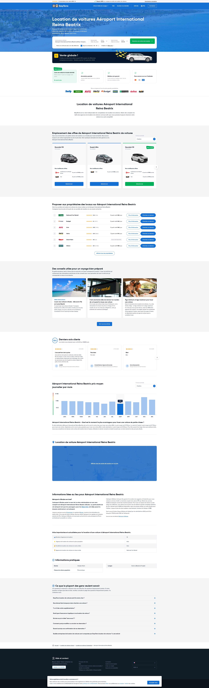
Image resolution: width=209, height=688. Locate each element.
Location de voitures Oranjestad (84, 645)
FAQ (113, 6)
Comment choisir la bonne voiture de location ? (91, 666)
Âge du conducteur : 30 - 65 (90, 45)
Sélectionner (69, 184)
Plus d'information (133, 215)
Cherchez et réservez (148, 215)
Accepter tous (153, 683)
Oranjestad (70, 512)
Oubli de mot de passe (111, 664)
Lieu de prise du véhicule (60, 40)
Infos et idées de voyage (100, 6)
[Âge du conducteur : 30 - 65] (81, 46)
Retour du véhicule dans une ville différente (67, 45)
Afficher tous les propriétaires (104, 253)
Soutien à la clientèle (123, 6)
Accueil (56, 645)
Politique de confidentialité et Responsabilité (90, 670)
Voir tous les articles (104, 324)
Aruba (81, 512)
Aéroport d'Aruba (123, 516)
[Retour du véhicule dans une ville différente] (55, 46)
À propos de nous (83, 662)
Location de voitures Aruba (67, 645)
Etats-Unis (85, 507)
